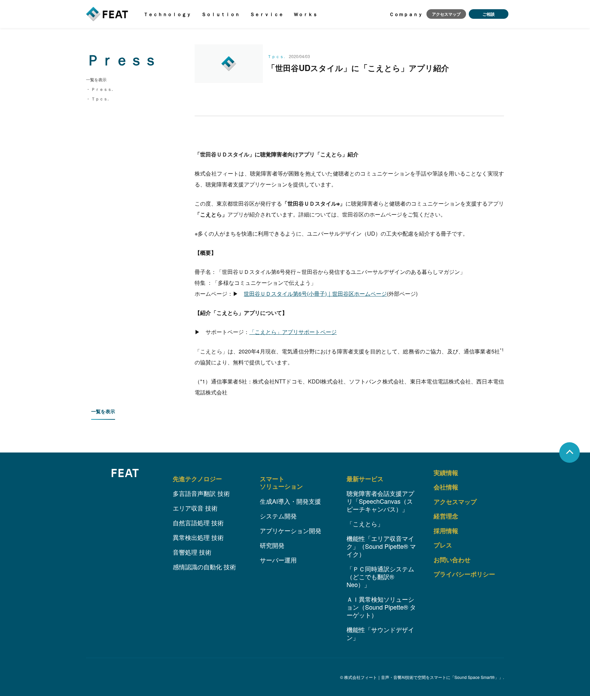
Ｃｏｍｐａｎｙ (406, 14)
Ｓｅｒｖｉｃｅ (266, 14)
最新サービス (365, 478)
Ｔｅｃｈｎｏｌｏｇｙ (167, 14)
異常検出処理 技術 (198, 537)
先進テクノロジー (197, 478)
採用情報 (446, 530)
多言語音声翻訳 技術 (201, 493)
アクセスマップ (446, 14)
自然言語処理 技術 (198, 522)
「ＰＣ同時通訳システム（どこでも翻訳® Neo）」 (380, 576)
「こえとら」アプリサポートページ (293, 332)
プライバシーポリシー (464, 574)
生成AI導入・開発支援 (290, 501)
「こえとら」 (365, 523)
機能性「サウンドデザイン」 (380, 633)
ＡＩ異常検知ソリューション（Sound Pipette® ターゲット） (381, 607)
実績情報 (446, 472)
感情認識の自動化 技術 (204, 566)
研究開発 (272, 545)
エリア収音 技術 (195, 507)
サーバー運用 (278, 559)
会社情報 (446, 487)
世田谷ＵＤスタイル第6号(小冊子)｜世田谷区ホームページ (315, 293)
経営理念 (446, 516)
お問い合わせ (452, 559)
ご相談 (488, 14)
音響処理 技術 (192, 551)
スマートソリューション (281, 482)
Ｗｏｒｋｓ (306, 14)
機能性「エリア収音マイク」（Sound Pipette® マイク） (381, 546)
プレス (443, 545)
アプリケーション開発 (290, 530)
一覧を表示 (103, 411)
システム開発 (278, 515)
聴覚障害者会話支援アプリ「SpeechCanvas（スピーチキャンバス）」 (380, 501)
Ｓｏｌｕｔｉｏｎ (220, 14)
